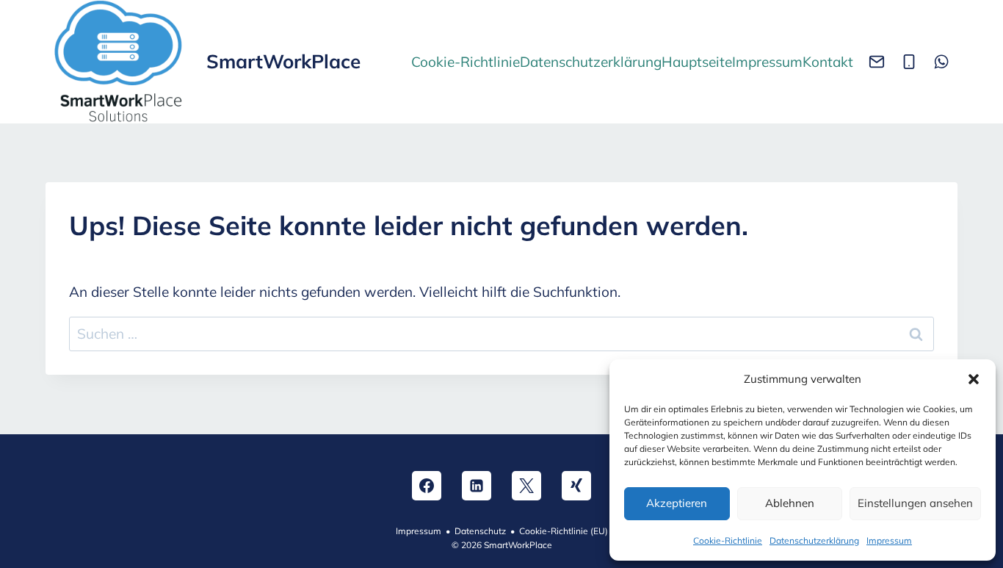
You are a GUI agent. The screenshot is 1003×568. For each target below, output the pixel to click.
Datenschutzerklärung (814, 540)
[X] (526, 485)
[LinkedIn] (476, 485)
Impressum (889, 540)
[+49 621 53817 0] (909, 62)
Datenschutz (480, 530)
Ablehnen (789, 503)
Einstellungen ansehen (915, 503)
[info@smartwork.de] (877, 62)
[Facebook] (426, 485)
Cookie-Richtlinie (727, 540)
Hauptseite (697, 62)
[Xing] (576, 485)
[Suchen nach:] (501, 333)
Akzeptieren (676, 503)
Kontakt (828, 62)
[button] (973, 379)
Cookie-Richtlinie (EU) (563, 530)
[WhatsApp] (941, 62)
